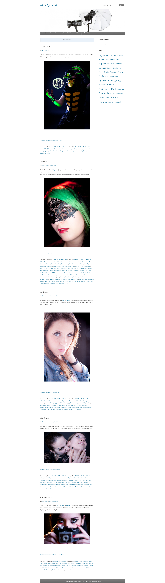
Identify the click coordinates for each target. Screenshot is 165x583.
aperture (65, 262)
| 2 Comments (51, 489)
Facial (62, 268)
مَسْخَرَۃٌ (68, 283)
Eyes (58, 268)
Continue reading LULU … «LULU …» (50, 392)
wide (57, 283)
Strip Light (52, 409)
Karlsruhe (82, 270)
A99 (119, 59)
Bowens (64, 149)
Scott (65, 279)
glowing (85, 149)
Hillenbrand (43, 405)
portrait (75, 151)
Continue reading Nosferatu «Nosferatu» (50, 469)
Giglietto (42, 270)
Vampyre (88, 281)
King (110, 76)
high (80, 403)
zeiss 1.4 (63, 283)
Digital (81, 266)
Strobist (49, 281)
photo (66, 277)
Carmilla (86, 264)
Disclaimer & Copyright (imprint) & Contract (64, 32)
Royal (58, 279)
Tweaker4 (98, 581)
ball (54, 149)
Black (57, 149)
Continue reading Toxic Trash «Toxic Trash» (51, 140)
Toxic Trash (45, 46)
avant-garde (74, 262)
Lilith (53, 272)
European (46, 268)
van (92, 281)
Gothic (54, 270)
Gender (85, 268)
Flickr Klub (73, 268)
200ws (80, 146)
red (50, 279)
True (70, 281)
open (58, 277)
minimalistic (69, 275)
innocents (76, 270)
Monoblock (75, 275)
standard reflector (87, 407)
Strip (48, 409)
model (122, 81)
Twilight (74, 281)
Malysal (43, 161)
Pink (90, 277)
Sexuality (73, 279)
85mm (41, 149)
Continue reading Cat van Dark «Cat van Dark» (52, 554)
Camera (68, 149)
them (41, 153)
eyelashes (53, 268)
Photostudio (70, 151)
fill (74, 149)
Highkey (88, 403)
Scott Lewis (45, 50)
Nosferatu (42, 277)
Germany (80, 149)
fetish (65, 268)
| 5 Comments (71, 570)
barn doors (89, 262)
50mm (51, 262)
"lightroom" (76, 146)
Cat (80, 563)
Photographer (63, 151)
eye (50, 268)
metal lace (63, 275)
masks (47, 275)
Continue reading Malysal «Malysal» (49, 253)
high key (84, 403)
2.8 (84, 259)
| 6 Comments (77, 409)
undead (78, 281)
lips (56, 272)
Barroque (48, 264)
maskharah (43, 275)
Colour (54, 266)
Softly (82, 151)
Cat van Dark (46, 497)
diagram (77, 266)
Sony (86, 151)
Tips (112, 102)
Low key (66, 272)
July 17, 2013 (52, 50)
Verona (47, 283)
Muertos (85, 275)
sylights (57, 281)
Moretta (81, 275)
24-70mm (85, 146)
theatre (67, 281)
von (54, 283)
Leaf (86, 270)
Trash (48, 153)
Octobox (53, 277)
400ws (89, 146)
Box (70, 401)
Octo (47, 407)
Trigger (116, 102)
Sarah (62, 279)
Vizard (51, 283)
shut (80, 279)
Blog (60, 149)
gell (77, 149)
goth (89, 149)
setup (69, 279)
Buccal (77, 264)
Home (43, 32)
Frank (67, 403)
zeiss (60, 283)
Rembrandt (54, 279)
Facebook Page (104, 39)
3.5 (45, 262)
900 (45, 149)
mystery (90, 275)
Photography (78, 277)
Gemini (81, 268)
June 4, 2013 (52, 165)
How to (72, 270)
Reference (78, 32)
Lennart (68, 505)
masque (51, 275)
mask (92, 272)
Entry (41, 268)
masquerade (57, 275)
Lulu (63, 300)
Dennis (60, 172)
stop (46, 281)
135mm (81, 259)
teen (61, 281)
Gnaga (46, 270)
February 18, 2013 (53, 422)
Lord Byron (61, 272)
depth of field (71, 266)
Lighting (57, 151)
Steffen (68, 300)
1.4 (73, 398)
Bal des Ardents (82, 262)
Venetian (42, 283)
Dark (66, 266)
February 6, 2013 (53, 501)
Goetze (73, 403)
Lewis (89, 270)
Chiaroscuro (49, 266)
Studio (89, 151)
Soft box (84, 279)
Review (120, 93)
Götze (77, 403)
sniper (79, 151)
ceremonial (43, 266)
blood (62, 264)
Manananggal (76, 272)
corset (58, 266)
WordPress (91, 581)
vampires (83, 281)
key (91, 149)
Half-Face (58, 270)
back (51, 149)
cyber (72, 149)
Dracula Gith (87, 266)
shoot (77, 279)
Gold (50, 270)
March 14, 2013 (53, 296)
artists (69, 262)
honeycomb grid (66, 270)
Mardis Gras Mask (85, 272)
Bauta (52, 264)
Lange (60, 405)
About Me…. (49, 32)
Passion (62, 277)
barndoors (42, 264)
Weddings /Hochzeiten (87, 32)
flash (69, 268)
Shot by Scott (48, 5)
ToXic (44, 153)
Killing (42, 151)
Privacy (46, 279)
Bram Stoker (72, 264)
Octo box (48, 277)
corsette (62, 266)
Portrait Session (63, 146)
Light (45, 151)
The (64, 281)
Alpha (47, 149)
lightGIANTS (55, 146)
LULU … (44, 292)
